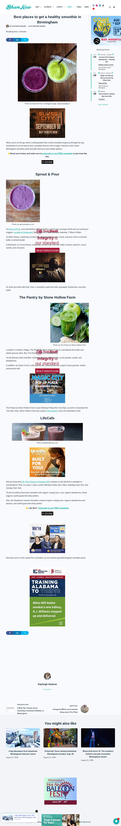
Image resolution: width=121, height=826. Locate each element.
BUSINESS (48, 7)
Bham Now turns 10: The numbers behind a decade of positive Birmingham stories (98, 754)
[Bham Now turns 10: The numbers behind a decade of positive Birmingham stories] (98, 737)
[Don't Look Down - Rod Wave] (47, 267)
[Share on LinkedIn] (17, 40)
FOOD (69, 7)
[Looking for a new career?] (47, 538)
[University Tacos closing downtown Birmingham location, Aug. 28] (60, 737)
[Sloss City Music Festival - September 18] (47, 123)
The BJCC (102, 99)
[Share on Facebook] (10, 40)
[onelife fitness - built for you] (47, 462)
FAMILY (79, 7)
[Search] (110, 7)
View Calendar (103, 104)
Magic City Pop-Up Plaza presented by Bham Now (106, 78)
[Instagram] (97, 5)
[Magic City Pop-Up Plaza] (47, 388)
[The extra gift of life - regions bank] (47, 611)
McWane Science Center (106, 64)
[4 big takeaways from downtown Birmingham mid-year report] (23, 737)
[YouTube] (93, 9)
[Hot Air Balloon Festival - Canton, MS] (60, 791)
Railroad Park (103, 83)
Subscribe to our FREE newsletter (53, 508)
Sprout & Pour (14, 229)
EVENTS (59, 7)
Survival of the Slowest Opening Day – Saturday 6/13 (107, 59)
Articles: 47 (47, 689)
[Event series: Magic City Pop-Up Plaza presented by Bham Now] (112, 73)
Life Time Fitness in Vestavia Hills (36, 482)
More (87, 7)
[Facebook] (93, 5)
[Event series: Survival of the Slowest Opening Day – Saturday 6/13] (113, 54)
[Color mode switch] (114, 7)
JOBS (37, 7)
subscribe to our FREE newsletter (58, 154)
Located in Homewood (23, 232)
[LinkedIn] (100, 5)
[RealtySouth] (47, 217)
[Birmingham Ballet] (60, 820)
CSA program (51, 411)
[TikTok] (103, 5)
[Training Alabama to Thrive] (47, 582)
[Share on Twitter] (25, 40)
